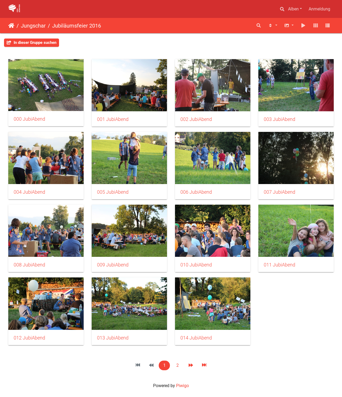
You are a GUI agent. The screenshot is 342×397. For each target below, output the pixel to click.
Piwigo (182, 385)
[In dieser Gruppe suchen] (258, 25)
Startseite (11, 26)
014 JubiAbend (196, 338)
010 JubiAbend (196, 265)
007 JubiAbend (279, 192)
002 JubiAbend (196, 119)
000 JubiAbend (29, 119)
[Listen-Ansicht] (327, 25)
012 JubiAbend (29, 338)
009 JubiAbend (113, 265)
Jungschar (33, 25)
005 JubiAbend (113, 192)
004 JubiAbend (29, 192)
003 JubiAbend (279, 119)
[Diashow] (303, 25)
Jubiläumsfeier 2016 (76, 25)
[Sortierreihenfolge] (272, 25)
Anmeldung (319, 9)
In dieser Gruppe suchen (34, 42)
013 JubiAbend (113, 338)
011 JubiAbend (279, 265)
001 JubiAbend (113, 119)
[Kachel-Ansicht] (315, 25)
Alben (293, 9)
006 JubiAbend (196, 192)
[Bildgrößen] (289, 25)
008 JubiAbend (29, 265)
